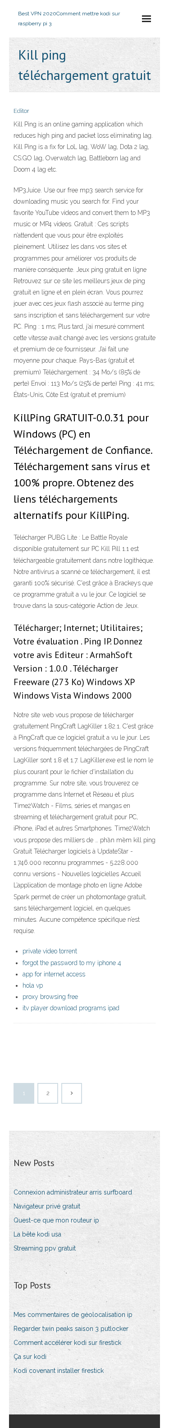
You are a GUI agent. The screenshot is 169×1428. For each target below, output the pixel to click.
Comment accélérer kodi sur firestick (67, 1342)
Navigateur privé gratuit (47, 1206)
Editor (21, 110)
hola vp (33, 985)
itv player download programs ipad (71, 1008)
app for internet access (54, 974)
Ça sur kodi (30, 1356)
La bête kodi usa (37, 1234)
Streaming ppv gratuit (45, 1248)
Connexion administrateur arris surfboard (73, 1192)
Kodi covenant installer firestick (59, 1370)
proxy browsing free (50, 996)
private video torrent (50, 951)
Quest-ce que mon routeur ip (56, 1220)
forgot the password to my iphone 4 (72, 962)
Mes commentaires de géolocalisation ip (73, 1314)
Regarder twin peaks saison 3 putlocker (71, 1328)
